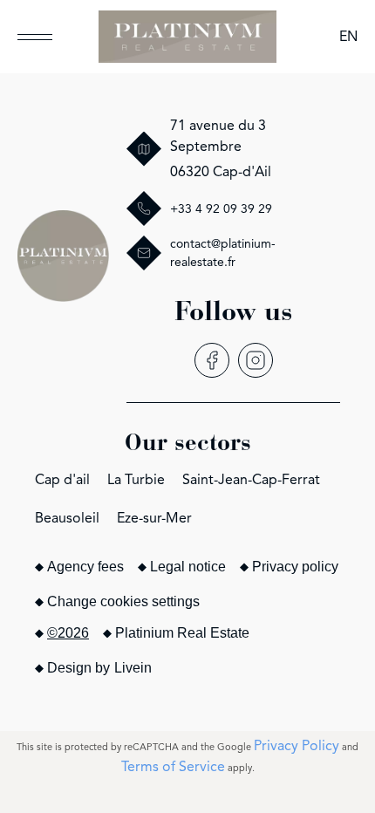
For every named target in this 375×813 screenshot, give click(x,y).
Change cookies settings (123, 601)
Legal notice (188, 566)
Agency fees (85, 566)
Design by (99, 667)
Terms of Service (173, 766)
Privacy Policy (296, 746)
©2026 (68, 632)
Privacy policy (295, 566)
